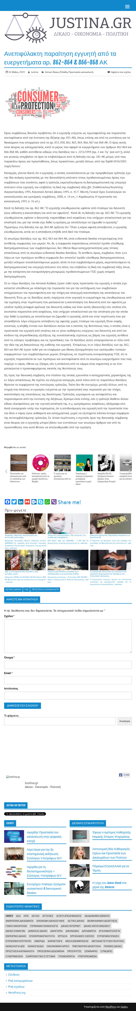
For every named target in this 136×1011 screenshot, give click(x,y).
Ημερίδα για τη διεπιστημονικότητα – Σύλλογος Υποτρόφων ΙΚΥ (44, 871)
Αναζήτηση (124, 721)
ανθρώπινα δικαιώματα (19, 920)
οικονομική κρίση (58, 946)
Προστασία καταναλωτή (81, 72)
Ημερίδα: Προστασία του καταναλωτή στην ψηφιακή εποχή (44, 837)
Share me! (69, 502)
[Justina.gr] (14, 777)
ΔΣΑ (18, 915)
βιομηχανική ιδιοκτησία (102, 920)
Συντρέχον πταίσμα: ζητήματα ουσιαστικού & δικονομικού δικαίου (46, 888)
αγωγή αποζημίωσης (68, 915)
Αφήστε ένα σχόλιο (121, 72)
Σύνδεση (13, 974)
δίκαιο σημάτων (15, 930)
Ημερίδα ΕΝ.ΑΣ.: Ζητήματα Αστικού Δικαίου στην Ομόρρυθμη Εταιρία (106, 477)
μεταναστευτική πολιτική (108, 941)
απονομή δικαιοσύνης (50, 920)
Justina (34, 72)
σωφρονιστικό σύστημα (40, 956)
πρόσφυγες (74, 951)
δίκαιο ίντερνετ (71, 926)
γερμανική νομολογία (44, 926)
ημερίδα (39, 941)
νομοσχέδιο (36, 946)
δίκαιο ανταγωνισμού (97, 926)
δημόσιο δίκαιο (37, 930)
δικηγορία (56, 930)
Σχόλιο (9, 616)
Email (8, 673)
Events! (10, 823)
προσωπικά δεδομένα (50, 951)
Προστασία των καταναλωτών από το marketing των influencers (18, 477)
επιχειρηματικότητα (42, 936)
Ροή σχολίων (16, 986)
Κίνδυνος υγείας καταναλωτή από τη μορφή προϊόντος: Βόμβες (40, 477)
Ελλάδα (64, 72)
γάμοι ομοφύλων (16, 926)
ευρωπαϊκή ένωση (108, 936)
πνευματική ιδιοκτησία (86, 946)
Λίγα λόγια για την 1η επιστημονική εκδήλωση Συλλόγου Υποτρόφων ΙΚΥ (44, 854)
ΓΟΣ (26, 589)
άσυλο (35, 915)
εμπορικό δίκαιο (16, 936)
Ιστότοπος (11, 688)
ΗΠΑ (26, 915)
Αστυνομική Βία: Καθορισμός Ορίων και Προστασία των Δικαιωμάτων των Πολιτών (111, 853)
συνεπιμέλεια (14, 956)
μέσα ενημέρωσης (77, 941)
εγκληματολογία (109, 930)
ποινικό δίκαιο (113, 946)
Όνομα (9, 657)
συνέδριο (106, 951)
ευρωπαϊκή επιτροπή (18, 941)
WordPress (110, 1006)
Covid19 (9, 915)
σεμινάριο (91, 951)
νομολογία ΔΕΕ (15, 946)
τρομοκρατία (66, 956)
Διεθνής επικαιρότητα (88, 823)
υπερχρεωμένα (87, 956)
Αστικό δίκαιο (52, 72)
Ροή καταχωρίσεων (20, 981)
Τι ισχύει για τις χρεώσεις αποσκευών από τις (62, 476)
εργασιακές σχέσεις (82, 936)
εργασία (62, 936)
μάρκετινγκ (55, 941)
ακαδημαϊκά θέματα (97, 915)
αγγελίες (47, 915)
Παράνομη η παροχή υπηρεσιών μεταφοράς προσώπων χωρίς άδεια (84, 478)
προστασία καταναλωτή (45, 589)
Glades (124, 1006)
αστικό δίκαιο (13, 589)
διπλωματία (89, 930)
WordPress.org (16, 992)
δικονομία (72, 930)
